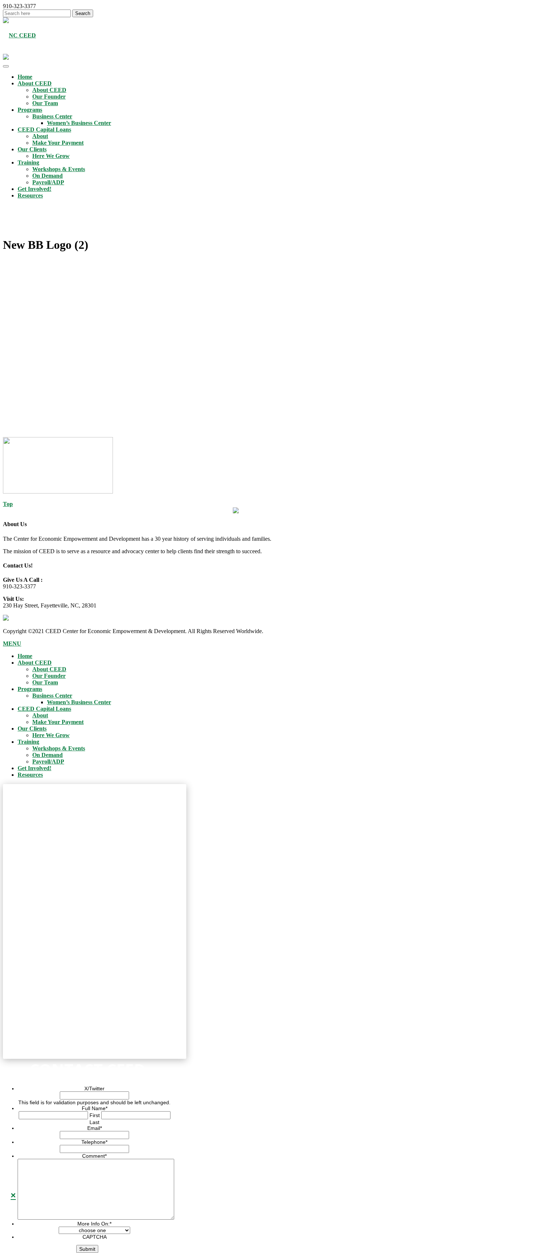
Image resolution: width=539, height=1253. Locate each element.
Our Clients (32, 149)
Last (94, 1122)
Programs (30, 110)
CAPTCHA (94, 1237)
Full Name (94, 1108)
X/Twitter (94, 1088)
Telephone (94, 1142)
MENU (12, 643)
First (94, 1115)
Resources (30, 195)
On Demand (47, 176)
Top (8, 504)
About (40, 136)
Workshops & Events (58, 169)
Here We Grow (51, 156)
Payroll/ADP (48, 182)
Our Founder (49, 96)
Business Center (52, 116)
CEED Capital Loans (44, 129)
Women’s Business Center (79, 123)
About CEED (35, 83)
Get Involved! (34, 189)
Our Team (45, 103)
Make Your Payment (58, 143)
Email (94, 1128)
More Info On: (94, 1224)
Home (25, 77)
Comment (94, 1156)
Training (28, 162)
